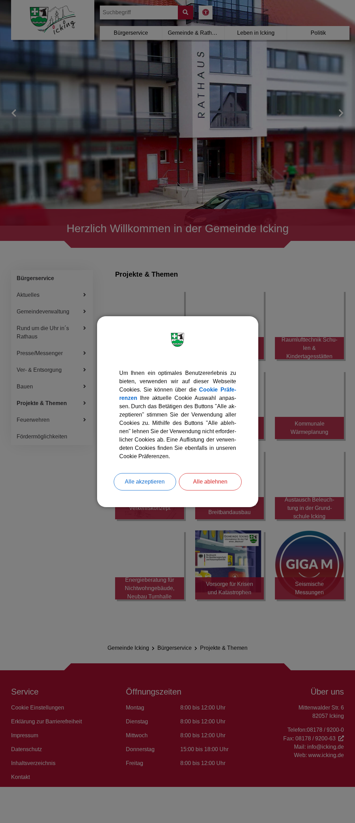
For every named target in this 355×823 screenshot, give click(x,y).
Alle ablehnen (210, 482)
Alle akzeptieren (145, 482)
